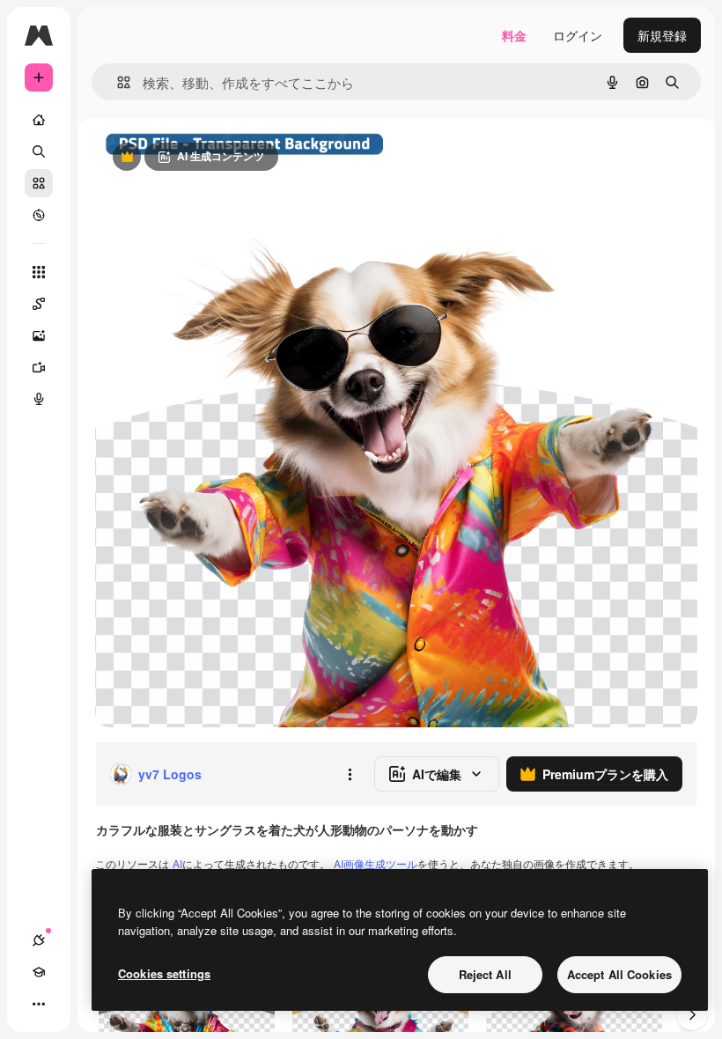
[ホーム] (39, 120)
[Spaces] (39, 304)
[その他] (39, 1004)
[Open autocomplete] (116, 82)
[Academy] (39, 972)
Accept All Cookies (619, 974)
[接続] (39, 940)
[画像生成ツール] (39, 335)
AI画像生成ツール (375, 863)
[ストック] (39, 183)
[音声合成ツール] (39, 399)
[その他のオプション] (349, 774)
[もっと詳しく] (39, 215)
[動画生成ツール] (39, 367)
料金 (514, 35)
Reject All (485, 974)
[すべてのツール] (39, 272)
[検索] (39, 151)
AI (177, 863)
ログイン (577, 35)
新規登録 (662, 35)
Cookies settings (164, 973)
